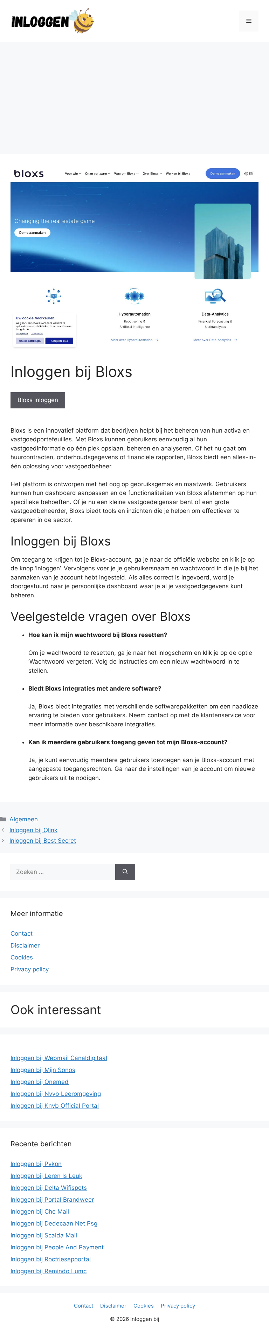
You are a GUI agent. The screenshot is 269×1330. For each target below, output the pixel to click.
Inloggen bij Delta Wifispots (49, 1187)
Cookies (22, 957)
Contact (22, 933)
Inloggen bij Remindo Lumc (49, 1271)
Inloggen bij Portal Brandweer (52, 1199)
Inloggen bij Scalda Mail (44, 1235)
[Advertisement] (134, 95)
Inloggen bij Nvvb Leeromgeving (56, 1093)
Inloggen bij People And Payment (57, 1247)
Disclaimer (25, 945)
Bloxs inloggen (38, 399)
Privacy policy (30, 969)
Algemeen (23, 819)
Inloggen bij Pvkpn (36, 1163)
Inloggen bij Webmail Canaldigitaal (59, 1057)
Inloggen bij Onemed (40, 1081)
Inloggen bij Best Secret (42, 840)
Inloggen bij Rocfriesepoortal (51, 1259)
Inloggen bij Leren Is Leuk (46, 1175)
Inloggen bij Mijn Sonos (43, 1069)
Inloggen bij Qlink (33, 830)
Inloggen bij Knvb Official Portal (55, 1105)
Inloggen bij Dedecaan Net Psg (54, 1223)
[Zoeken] (125, 872)
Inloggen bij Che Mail (40, 1211)
